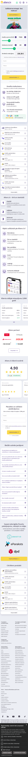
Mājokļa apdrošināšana (5, 653)
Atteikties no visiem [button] (19, 752)
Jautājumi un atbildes (5, 700)
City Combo (3, 684)
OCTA (2, 650)
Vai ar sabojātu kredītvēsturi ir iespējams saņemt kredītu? (12, 481)
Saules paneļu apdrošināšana (6, 661)
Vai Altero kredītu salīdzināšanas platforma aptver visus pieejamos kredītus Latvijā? (10, 509)
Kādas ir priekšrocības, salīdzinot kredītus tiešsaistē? (12, 516)
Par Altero (2, 691)
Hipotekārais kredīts (4, 632)
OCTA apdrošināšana (18, 650)
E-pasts (5, 61)
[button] (10, 398)
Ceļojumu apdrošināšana (5, 655)
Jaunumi (2, 695)
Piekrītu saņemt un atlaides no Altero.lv (15, 427)
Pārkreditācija (3, 627)
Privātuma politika (4, 699)
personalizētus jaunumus (16, 426)
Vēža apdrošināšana (4, 682)
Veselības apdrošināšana (19, 653)
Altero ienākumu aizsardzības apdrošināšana (9, 702)
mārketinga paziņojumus (18, 71)
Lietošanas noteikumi (4, 697)
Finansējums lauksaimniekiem (20, 634)
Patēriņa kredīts (4, 625)
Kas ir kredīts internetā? (8, 498)
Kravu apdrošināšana (18, 675)
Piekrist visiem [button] (7, 752)
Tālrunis (5, 65)
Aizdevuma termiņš (7, 45)
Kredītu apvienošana (4, 634)
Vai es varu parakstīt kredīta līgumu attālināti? (11, 492)
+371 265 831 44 (4, 710)
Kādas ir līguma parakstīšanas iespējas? (12, 487)
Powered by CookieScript (6, 755)
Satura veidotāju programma (6, 704)
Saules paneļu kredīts (5, 630)
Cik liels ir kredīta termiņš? (9, 471)
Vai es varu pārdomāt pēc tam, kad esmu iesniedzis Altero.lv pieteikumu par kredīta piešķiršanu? (12, 458)
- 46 (14, 350)
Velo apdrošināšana (4, 662)
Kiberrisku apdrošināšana (5, 686)
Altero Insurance (4, 693)
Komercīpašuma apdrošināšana (20, 655)
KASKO (2, 652)
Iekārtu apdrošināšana (19, 669)
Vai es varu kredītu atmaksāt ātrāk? (11, 476)
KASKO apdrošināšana (19, 652)
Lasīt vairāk (17, 734)
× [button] (26, 724)
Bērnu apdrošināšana (4, 673)
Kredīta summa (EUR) (8, 37)
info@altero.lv (3, 712)
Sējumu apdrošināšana (19, 682)
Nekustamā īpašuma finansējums (21, 625)
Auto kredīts (3, 629)
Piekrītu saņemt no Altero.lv (15, 72)
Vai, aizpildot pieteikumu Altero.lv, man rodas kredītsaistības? (12, 465)
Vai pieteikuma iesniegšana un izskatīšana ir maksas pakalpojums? (11, 451)
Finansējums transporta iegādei (20, 627)
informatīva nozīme (21, 57)
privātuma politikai (15, 81)
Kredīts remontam (4, 636)
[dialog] (14, 740)
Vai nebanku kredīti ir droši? (9, 503)
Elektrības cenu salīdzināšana (6, 643)
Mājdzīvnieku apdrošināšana (6, 664)
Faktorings (17, 629)
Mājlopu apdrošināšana (19, 680)
